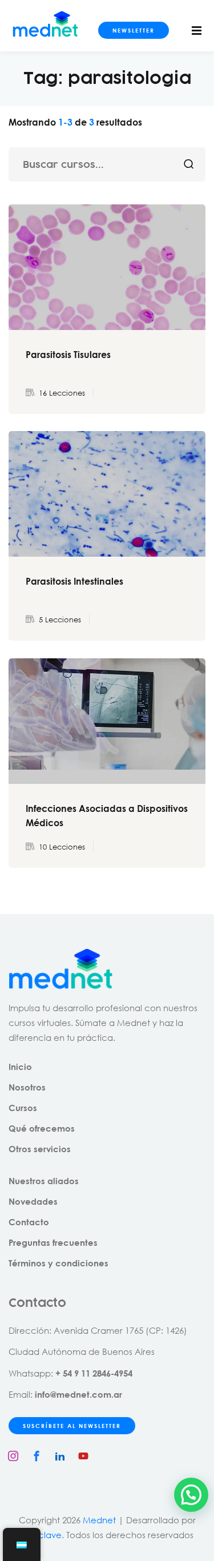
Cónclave (41, 1535)
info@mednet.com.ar (78, 1394)
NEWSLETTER (133, 30)
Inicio (20, 1066)
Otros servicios (40, 1149)
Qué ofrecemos (42, 1128)
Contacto (29, 1222)
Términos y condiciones (58, 1263)
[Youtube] (83, 1456)
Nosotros (27, 1087)
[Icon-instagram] (13, 1456)
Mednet (99, 1520)
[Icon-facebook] (36, 1456)
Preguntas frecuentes (53, 1242)
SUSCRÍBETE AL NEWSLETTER (72, 1426)
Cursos (23, 1108)
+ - (93, 1373)
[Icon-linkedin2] (60, 1456)
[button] (191, 1495)
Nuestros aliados (44, 1181)
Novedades (33, 1201)
